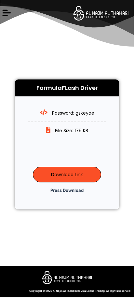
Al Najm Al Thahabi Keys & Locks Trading (79, 290)
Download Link (67, 174)
